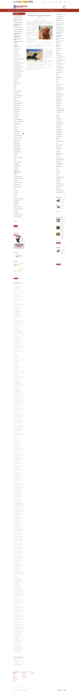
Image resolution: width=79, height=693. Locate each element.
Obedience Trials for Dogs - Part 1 (19, 552)
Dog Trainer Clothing (60, 63)
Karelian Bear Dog (59, 148)
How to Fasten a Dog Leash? (18, 536)
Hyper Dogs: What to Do (17, 546)
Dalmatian (58, 115)
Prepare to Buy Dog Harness (18, 594)
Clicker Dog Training (17, 507)
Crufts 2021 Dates (17, 287)
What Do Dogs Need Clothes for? (19, 572)
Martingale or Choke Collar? (18, 428)
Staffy (57, 82)
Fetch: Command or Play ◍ (18, 633)
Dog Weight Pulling (17, 523)
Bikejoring (15, 319)
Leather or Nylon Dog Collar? (18, 425)
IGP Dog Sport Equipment (60, 67)
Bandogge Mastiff (59, 89)
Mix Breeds (58, 161)
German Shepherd (59, 134)
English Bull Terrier (59, 124)
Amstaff (57, 79)
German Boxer (58, 132)
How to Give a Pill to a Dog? (18, 408)
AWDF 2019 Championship (18, 286)
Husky (57, 143)
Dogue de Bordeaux (59, 122)
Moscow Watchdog (59, 163)
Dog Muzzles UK (59, 62)
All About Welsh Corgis (17, 500)
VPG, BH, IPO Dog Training (18, 477)
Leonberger (58, 151)
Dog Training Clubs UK (17, 289)
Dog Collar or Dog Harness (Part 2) (19, 508)
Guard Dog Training (17, 388)
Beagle (57, 91)
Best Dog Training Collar (17, 311)
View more (16, 278)
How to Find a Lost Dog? (17, 406)
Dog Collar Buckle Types (17, 344)
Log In (61, 1)
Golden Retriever (59, 136)
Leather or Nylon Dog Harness (18, 426)
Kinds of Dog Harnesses (17, 602)
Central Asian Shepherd (60, 110)
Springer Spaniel (59, 178)
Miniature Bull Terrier (60, 159)
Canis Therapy (16, 328)
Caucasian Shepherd (59, 108)
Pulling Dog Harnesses (60, 29)
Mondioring (16, 431)
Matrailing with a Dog (17, 652)
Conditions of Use (15, 679)
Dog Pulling (16, 363)
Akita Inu (57, 74)
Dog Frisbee (16, 356)
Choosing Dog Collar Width (18, 336)
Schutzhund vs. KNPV (17, 446)
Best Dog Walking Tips (17, 312)
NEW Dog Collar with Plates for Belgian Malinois (62, 228)
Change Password (24, 676)
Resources (15, 301)
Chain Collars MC (59, 53)
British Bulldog (59, 101)
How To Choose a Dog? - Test (18, 397)
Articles (15, 284)
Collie (57, 113)
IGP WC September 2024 (60, 16)
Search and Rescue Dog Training (18, 448)
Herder (57, 139)
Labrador (58, 150)
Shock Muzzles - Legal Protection (19, 453)
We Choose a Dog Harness (18, 571)
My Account (51, 1)
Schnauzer (58, 171)
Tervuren (57, 187)
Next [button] (24, 242)
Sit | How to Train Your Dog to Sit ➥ (19, 626)
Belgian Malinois (59, 93)
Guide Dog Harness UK (60, 30)
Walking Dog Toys (59, 72)
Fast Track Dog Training (17, 383)
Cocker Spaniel (58, 112)
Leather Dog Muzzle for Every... (62, 206)
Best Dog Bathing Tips (17, 501)
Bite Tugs (57, 51)
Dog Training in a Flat (17, 522)
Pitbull (57, 81)
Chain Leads (58, 43)
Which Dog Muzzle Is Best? (18, 488)
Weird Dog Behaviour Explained (18, 565)
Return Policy (15, 677)
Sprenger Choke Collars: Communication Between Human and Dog (19, 458)
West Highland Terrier (60, 190)
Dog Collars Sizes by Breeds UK (18, 589)
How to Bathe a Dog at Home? (18, 527)
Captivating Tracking (17, 593)
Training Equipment (59, 70)
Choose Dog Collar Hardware (18, 332)
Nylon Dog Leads (59, 48)
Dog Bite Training (16, 339)
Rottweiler (58, 170)
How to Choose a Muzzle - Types (19, 399)
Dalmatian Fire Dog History (18, 338)
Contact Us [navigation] (45, 1)
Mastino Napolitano (59, 158)
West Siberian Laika (59, 192)
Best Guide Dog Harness (17, 314)
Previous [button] (14, 242)
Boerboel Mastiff (59, 96)
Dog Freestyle (16, 355)
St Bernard (58, 180)
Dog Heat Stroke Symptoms (18, 516)
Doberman (58, 117)
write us (30, 69)
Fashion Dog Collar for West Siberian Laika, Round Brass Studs (63, 221)
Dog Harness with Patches (18, 360)
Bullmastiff (58, 103)
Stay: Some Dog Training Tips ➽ (18, 629)
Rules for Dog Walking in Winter (18, 616)
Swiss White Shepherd (60, 185)
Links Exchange (16, 577)
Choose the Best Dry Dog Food (18, 505)
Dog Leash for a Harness (17, 586)
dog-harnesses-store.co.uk (22, 690)
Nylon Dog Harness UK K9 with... (63, 200)
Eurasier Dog (58, 127)
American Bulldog (59, 77)
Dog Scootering (16, 364)
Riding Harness (16, 443)
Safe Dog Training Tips (17, 445)
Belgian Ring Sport (17, 308)
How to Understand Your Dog (18, 421)
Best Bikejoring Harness (17, 309)
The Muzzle (16, 568)
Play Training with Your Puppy (18, 618)
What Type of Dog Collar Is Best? (19, 487)
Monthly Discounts (59, 18)
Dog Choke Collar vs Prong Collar (19, 343)
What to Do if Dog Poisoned (18, 566)
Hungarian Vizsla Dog (60, 141)
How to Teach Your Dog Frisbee (18, 615)
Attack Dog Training (17, 307)
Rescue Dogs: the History (18, 442)
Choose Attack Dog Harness (18, 331)
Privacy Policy (15, 676)
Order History (24, 675)
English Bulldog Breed (17, 381)
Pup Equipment (16, 441)
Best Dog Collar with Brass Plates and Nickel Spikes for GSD (63, 235)
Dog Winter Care (16, 526)
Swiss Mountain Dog (59, 183)
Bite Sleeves (58, 50)
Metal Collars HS (59, 69)
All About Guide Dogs (17, 499)
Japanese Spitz (58, 146)
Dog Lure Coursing (17, 361)
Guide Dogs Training (17, 389)
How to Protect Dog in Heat (18, 537)
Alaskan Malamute (59, 84)
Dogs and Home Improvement (18, 376)
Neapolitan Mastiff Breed (18, 550)
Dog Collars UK (59, 58)
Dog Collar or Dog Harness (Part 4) (19, 511)
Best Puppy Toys (16, 315)
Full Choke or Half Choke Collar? (19, 384)
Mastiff (57, 156)
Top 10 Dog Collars (17, 564)
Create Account (24, 677)
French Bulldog (59, 129)
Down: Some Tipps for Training (18, 628)
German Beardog (59, 131)
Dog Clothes (58, 55)
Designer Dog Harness (60, 22)
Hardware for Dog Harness (18, 391)
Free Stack (15, 576)
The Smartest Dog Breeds (18, 562)
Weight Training (16, 478)
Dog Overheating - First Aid (18, 520)
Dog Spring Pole (16, 367)
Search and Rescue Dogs (17, 449)
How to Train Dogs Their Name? (18, 416)
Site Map (14, 680)
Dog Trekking (16, 368)
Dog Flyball (16, 353)
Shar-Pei (57, 173)
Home (27, 13)
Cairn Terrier (58, 105)
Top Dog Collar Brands (17, 468)
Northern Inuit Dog (59, 166)
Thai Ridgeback (58, 189)
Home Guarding (16, 598)
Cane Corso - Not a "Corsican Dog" (19, 325)
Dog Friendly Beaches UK (18, 606)
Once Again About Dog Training (18, 433)
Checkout (56, 1)
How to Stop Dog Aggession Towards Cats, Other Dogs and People (18, 540)
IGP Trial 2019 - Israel (17, 295)
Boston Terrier (58, 100)
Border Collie (58, 98)
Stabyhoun (58, 182)
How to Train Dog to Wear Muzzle (19, 414)
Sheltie (57, 175)
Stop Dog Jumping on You (18, 558)
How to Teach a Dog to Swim (18, 542)
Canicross (15, 327)
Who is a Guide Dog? (17, 490)
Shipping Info (15, 675)
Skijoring (15, 303)
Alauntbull (58, 86)
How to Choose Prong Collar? (18, 400)
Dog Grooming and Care (60, 60)
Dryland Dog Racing (17, 380)
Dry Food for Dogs (17, 569)
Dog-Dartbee (16, 375)
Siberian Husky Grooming (18, 557)
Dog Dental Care (16, 512)
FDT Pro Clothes (59, 65)
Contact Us (14, 681)
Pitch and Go (16, 437)
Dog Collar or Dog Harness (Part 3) (19, 510)
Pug (57, 168)
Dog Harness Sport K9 (60, 27)
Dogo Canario (58, 120)
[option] (19, 242)
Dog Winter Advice (17, 524)
